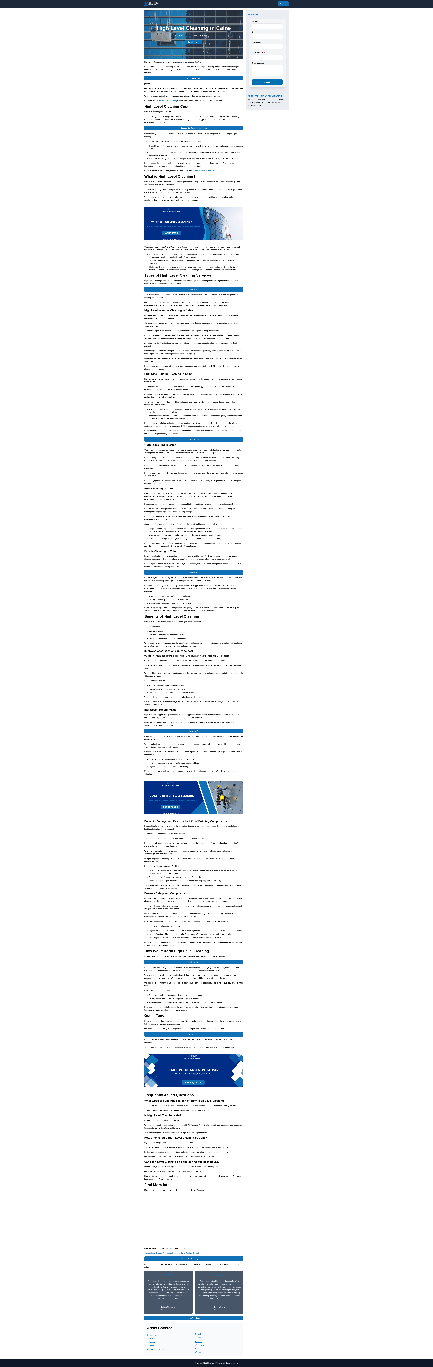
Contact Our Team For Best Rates (194, 128)
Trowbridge (199, 1334)
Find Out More (193, 289)
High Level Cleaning (168, 101)
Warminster (199, 1345)
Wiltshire (198, 1352)
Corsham (176, 1253)
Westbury (198, 1341)
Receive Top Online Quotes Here (193, 1259)
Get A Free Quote (193, 1318)
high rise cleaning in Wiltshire (203, 171)
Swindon (198, 1338)
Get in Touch (194, 439)
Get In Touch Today (194, 78)
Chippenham (149, 1253)
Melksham (167, 1253)
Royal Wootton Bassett (189, 1253)
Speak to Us (194, 731)
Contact (283, 4)
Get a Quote (192, 42)
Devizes (159, 1253)
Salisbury (198, 1349)
